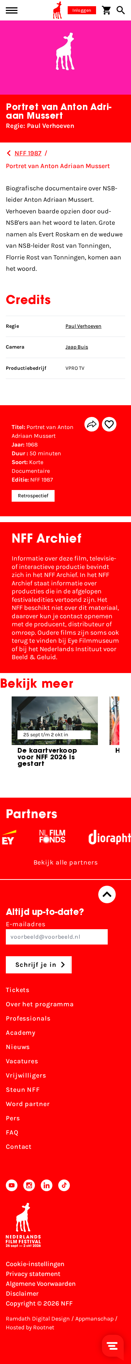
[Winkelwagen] (106, 10)
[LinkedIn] (46, 1185)
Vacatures (22, 1061)
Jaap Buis (77, 347)
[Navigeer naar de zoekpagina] (120, 10)
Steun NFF (23, 1090)
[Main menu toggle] (11, 10)
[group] (55, 735)
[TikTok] (64, 1185)
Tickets (17, 990)
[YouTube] (11, 1185)
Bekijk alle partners (65, 862)
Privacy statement (33, 1274)
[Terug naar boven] (107, 894)
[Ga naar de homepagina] (57, 10)
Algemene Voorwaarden (41, 1284)
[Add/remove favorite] (109, 424)
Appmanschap (94, 1318)
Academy (21, 1033)
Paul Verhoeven (84, 326)
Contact (19, 1147)
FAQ (12, 1132)
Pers (13, 1118)
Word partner (28, 1104)
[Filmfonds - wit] (47, 837)
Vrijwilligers (26, 1075)
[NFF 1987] (9, 153)
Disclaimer (22, 1293)
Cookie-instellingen (35, 1264)
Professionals (28, 1018)
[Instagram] (29, 1185)
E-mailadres (25, 924)
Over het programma (40, 1004)
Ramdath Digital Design (38, 1318)
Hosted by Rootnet (30, 1327)
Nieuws (18, 1047)
